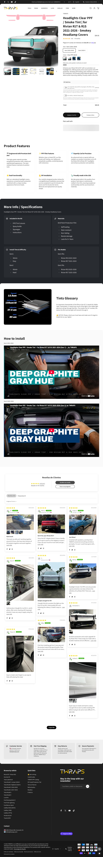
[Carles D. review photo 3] (75, 701)
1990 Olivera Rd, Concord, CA (14, 830)
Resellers (30, 790)
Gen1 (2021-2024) (69, 50)
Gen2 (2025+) (81, 50)
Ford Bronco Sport (9, 805)
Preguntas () (22, 496)
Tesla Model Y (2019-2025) (11, 787)
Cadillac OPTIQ (8, 813)
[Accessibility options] (99, 849)
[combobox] (77, 2)
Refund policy (31, 787)
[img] (10, 508)
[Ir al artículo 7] (50, 71)
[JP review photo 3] (12, 532)
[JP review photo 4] (17, 532)
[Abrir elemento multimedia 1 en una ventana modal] (31, 39)
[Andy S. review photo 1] (82, 524)
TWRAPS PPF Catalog (33, 779)
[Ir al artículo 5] (33, 71)
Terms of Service (32, 785)
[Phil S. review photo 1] (51, 523)
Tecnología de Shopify (20, 849)
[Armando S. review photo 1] (82, 619)
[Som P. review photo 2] (8, 603)
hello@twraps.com (14, 751)
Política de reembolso (8, 851)
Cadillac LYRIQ (8, 810)
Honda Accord (7, 815)
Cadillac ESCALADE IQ (9, 808)
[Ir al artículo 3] (24, 71)
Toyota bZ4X (7, 818)
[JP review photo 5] (21, 532)
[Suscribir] (87, 786)
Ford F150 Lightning (9, 803)
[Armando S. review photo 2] (71, 632)
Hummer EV (7, 777)
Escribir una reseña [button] (65, 482)
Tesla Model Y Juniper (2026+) (12, 782)
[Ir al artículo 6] (41, 71)
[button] (7, 549)
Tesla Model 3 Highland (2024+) (12, 785)
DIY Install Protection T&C (34, 782)
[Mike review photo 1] (51, 634)
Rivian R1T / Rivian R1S (10, 774)
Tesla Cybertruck (8, 779)
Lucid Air (6, 797)
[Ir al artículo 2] (16, 71)
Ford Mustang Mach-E (9, 800)
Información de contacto (9, 854)
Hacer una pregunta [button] (65, 486)
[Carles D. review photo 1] (82, 680)
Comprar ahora (90, 115)
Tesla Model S (7, 792)
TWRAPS (65, 13)
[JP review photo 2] (8, 532)
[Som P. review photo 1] (20, 582)
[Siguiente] (54, 42)
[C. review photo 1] (51, 580)
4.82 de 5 (42, 483)
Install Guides (31, 777)
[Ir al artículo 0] (7, 71)
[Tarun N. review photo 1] (20, 654)
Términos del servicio (28, 851)
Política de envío (37, 851)
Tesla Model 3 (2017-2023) (11, 790)
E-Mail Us (30, 792)
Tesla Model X (7, 795)
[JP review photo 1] (20, 522)
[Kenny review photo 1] (82, 573)
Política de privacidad (18, 851)
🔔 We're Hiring (32, 774)
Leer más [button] (9, 545)
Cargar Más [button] (52, 727)
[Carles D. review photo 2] (71, 701)
